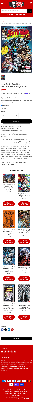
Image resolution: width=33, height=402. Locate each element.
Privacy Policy (8, 393)
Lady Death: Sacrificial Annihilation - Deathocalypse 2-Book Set (9, 187)
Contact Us (11, 389)
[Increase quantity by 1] (16, 115)
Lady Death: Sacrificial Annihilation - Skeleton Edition (24, 269)
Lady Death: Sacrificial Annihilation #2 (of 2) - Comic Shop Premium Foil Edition (24, 306)
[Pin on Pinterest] (12, 329)
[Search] (29, 11)
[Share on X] (5, 329)
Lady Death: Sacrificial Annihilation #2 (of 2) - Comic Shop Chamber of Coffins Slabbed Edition (9, 307)
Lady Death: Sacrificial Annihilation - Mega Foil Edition (24, 195)
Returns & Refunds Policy (20, 391)
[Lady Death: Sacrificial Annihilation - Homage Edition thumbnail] (3, 77)
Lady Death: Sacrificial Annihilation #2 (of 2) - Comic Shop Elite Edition (24, 232)
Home (2, 22)
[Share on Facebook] (2, 329)
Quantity (3, 111)
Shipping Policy (8, 391)
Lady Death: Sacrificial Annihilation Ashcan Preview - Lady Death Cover (9, 232)
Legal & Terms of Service (20, 393)
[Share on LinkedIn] (9, 329)
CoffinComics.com (16, 395)
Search (4, 389)
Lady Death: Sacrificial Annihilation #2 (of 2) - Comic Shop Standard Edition (9, 269)
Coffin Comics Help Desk (22, 389)
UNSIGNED (5, 106)
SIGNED (4, 108)
